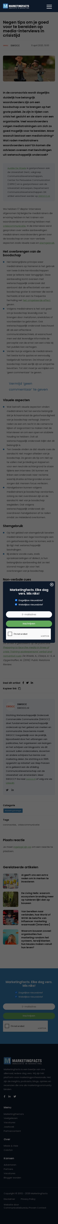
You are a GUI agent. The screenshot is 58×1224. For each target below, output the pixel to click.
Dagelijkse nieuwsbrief (31, 600)
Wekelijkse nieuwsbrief (30, 604)
